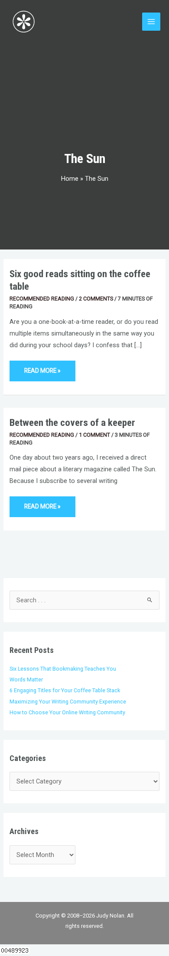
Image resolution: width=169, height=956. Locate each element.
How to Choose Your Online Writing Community (67, 712)
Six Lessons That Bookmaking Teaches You (63, 668)
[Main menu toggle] (151, 22)
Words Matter (26, 679)
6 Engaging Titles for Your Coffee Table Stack (65, 690)
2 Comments (96, 298)
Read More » (42, 367)
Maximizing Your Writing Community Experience (68, 701)
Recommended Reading (42, 298)
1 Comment (94, 435)
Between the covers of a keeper (72, 422)
